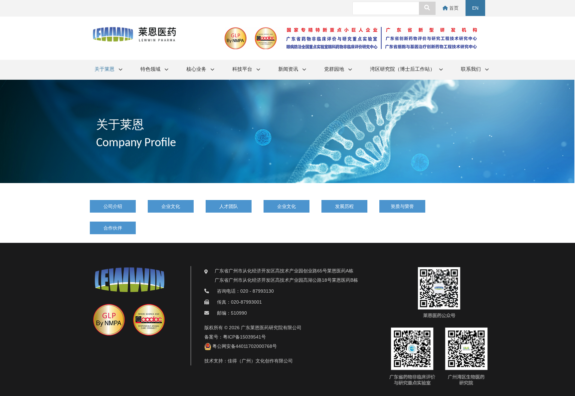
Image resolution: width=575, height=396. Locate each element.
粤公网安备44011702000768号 (244, 346)
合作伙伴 (112, 228)
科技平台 (242, 69)
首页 (453, 8)
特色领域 (150, 69)
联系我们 (471, 69)
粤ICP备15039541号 (244, 337)
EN (475, 8)
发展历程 (344, 206)
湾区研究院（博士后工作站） (403, 69)
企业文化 (170, 206)
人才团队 (228, 206)
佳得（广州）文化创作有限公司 (260, 360)
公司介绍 (112, 206)
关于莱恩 (105, 69)
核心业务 (196, 69)
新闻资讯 (288, 69)
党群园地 (334, 69)
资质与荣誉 (402, 206)
